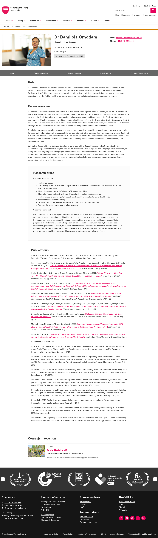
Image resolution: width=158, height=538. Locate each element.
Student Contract (117, 534)
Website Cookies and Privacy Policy (142, 534)
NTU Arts (123, 510)
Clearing (8, 20)
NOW (82, 507)
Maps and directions (50, 520)
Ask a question (86, 516)
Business (81, 20)
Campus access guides (51, 517)
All (118, 15)
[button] (3, 479)
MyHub (122, 507)
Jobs (154, 6)
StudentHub (85, 501)
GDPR (103, 534)
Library (83, 504)
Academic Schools (127, 501)
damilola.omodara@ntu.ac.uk (129, 37)
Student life (34, 20)
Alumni (94, 20)
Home (6, 26)
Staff (146, 6)
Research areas (74, 73)
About (106, 20)
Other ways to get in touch (16, 508)
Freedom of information (86, 534)
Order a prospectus (88, 522)
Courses (126, 15)
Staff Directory (150, 15)
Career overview (41, 73)
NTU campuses (47, 514)
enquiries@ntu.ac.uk (13, 505)
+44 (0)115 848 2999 (125, 41)
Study (20, 20)
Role (12, 73)
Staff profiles (15, 26)
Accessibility (68, 534)
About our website (51, 534)
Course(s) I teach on (139, 73)
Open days (84, 519)
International (51, 20)
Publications (105, 73)
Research (137, 15)
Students (136, 6)
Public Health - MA (57, 450)
